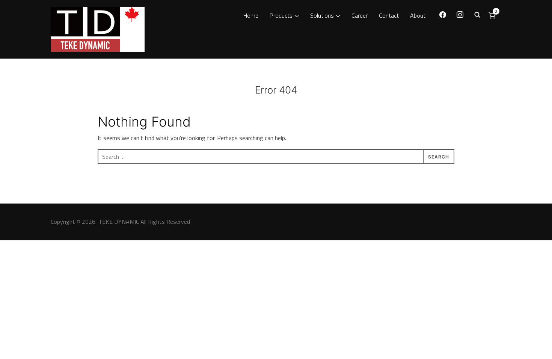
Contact (389, 15)
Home (250, 15)
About (417, 15)
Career (359, 15)
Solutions (322, 15)
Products (281, 15)
